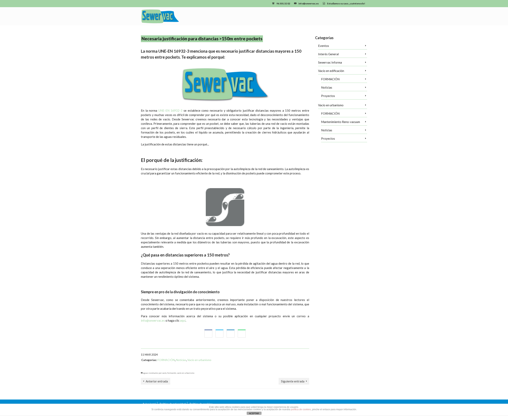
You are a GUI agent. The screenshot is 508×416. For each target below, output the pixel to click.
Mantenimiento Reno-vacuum (340, 122)
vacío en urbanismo (185, 373)
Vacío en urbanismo (199, 360)
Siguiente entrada (292, 381)
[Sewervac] (176, 16)
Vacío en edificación (331, 71)
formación (171, 373)
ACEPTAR (254, 413)
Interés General (328, 54)
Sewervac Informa (330, 62)
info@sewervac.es (153, 320)
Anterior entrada (157, 381)
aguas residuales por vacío (154, 373)
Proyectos (328, 96)
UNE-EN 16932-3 (170, 110)
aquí (183, 320)
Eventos (323, 45)
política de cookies (301, 409)
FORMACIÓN (166, 360)
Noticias (181, 360)
